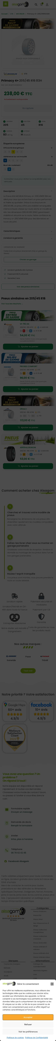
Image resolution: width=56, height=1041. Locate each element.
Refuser (28, 1024)
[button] (52, 984)
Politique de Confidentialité (36, 1037)
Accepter (28, 1017)
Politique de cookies (15, 1037)
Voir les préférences (28, 1031)
